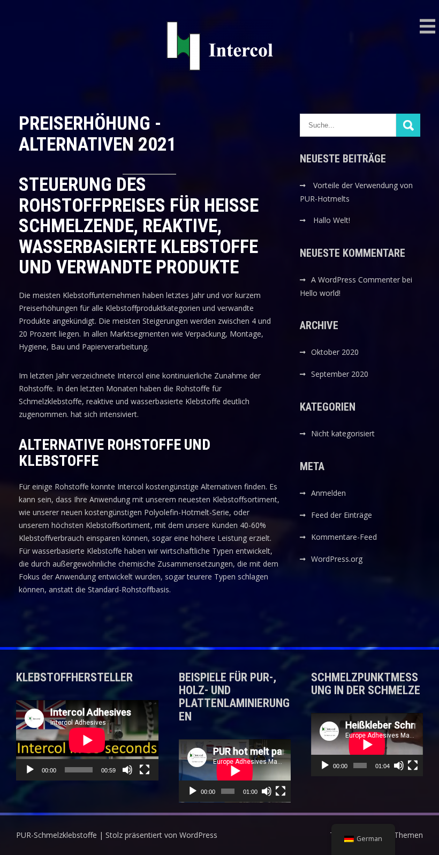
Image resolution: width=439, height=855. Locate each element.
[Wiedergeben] (30, 769)
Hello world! (320, 293)
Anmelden (328, 493)
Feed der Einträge (341, 515)
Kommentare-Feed (344, 537)
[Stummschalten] (127, 769)
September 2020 (339, 374)
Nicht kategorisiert (343, 433)
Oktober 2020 (335, 352)
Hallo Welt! (331, 220)
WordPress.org (336, 559)
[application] (87, 740)
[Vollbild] (144, 769)
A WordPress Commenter (355, 279)
